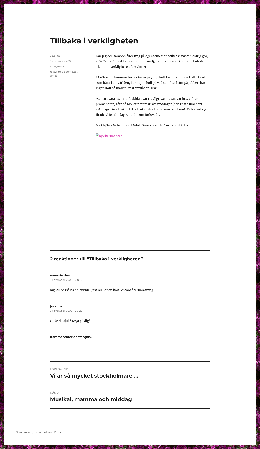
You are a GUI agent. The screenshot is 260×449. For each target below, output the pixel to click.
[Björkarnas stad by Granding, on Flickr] (153, 181)
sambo (60, 71)
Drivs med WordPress (48, 432)
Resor (60, 66)
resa (52, 71)
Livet (53, 66)
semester (71, 71)
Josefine (55, 55)
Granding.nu (23, 432)
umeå (53, 75)
